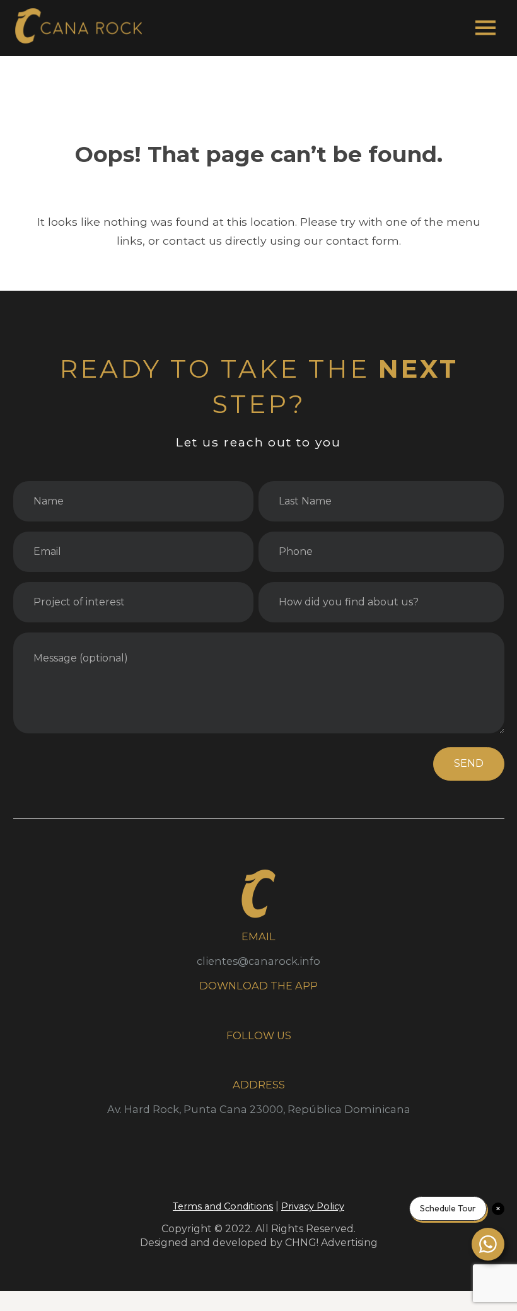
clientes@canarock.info (258, 961)
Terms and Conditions (223, 1206)
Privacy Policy (312, 1206)
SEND (469, 763)
